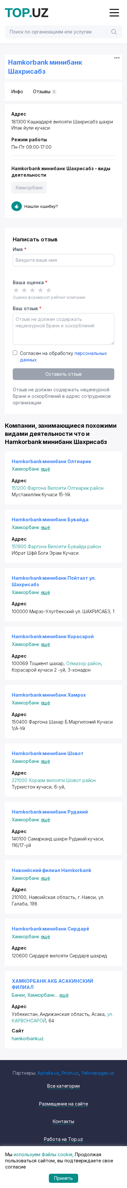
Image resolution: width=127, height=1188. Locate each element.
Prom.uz (70, 1073)
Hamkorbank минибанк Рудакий (50, 812)
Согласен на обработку (63, 356)
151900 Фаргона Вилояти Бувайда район (56, 546)
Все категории (63, 1086)
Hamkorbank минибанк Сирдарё (50, 928)
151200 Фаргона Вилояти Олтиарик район (58, 488)
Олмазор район (83, 663)
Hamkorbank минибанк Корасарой (53, 636)
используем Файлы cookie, (44, 1154)
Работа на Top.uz (63, 1139)
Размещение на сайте (63, 1103)
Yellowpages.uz (97, 1073)
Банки (19, 995)
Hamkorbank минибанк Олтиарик (51, 461)
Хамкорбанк (29, 187)
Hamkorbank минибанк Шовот (48, 753)
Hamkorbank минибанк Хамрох (49, 695)
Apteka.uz (48, 1073)
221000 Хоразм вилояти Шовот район (54, 780)
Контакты (63, 1121)
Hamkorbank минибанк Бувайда (50, 519)
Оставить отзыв (63, 374)
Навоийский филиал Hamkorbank (51, 870)
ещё (45, 469)
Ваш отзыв (27, 308)
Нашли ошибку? (41, 206)
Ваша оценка (30, 282)
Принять (63, 1178)
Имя (20, 249)
